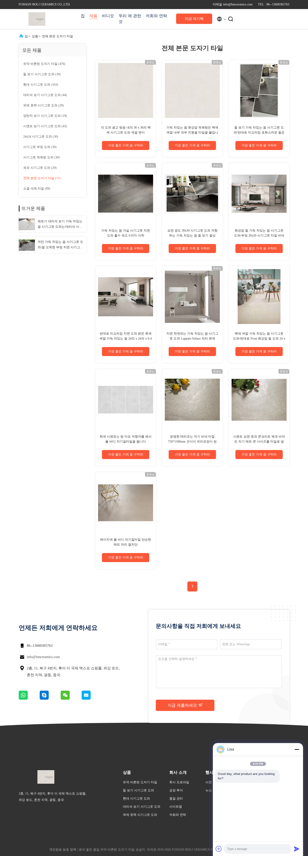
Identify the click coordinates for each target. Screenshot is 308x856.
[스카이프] (50, 698)
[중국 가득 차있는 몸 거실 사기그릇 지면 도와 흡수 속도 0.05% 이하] (125, 193)
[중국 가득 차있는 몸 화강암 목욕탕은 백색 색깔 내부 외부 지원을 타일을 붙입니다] (192, 90)
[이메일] (92, 698)
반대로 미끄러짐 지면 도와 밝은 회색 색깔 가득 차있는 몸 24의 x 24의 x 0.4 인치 (125, 338)
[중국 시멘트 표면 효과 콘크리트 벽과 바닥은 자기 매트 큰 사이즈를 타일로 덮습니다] (259, 399)
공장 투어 (176, 790)
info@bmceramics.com (43, 657)
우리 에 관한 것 (130, 19)
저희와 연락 (156, 16)
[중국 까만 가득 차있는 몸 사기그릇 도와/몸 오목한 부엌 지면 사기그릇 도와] (27, 245)
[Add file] (219, 849)
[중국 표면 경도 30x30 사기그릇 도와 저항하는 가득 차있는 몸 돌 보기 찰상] (192, 193)
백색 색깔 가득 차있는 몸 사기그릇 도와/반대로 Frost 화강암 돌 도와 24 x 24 (259, 338)
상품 (35, 36)
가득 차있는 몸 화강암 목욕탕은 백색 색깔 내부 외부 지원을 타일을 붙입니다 (192, 132)
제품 (93, 16)
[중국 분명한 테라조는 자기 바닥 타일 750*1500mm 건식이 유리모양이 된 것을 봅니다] (192, 399)
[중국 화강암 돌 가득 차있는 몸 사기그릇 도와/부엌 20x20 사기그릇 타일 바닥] (259, 193)
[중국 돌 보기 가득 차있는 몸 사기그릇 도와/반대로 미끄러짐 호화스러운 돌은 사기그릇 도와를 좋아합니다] (259, 90)
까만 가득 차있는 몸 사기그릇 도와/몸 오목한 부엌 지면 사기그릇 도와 (60, 245)
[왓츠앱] (29, 698)
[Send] (296, 849)
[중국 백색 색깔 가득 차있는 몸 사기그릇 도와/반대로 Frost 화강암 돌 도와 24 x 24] (259, 296)
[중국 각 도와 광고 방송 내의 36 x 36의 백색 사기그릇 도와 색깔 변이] (125, 90)
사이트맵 (175, 806)
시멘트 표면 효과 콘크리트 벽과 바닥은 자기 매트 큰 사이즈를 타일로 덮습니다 (259, 441)
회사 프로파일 (179, 782)
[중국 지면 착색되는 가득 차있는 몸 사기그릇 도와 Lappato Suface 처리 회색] (192, 296)
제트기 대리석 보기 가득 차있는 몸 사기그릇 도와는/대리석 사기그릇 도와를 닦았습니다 (60, 225)
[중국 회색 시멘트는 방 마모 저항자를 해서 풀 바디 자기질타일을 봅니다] (125, 399)
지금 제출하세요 (183, 705)
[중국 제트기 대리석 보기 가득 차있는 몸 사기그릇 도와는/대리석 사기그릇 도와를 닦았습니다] (27, 224)
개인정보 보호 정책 (62, 849)
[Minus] (296, 749)
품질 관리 (176, 798)
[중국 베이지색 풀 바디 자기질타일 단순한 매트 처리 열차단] (125, 502)
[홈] (37, 19)
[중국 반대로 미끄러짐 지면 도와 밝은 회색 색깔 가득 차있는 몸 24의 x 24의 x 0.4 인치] (125, 296)
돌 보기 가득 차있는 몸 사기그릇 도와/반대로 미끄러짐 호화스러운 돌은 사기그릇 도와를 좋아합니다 (259, 132)
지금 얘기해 (194, 19)
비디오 (108, 16)
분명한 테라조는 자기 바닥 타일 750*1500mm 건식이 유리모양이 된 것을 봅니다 (192, 441)
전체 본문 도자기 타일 (57, 36)
